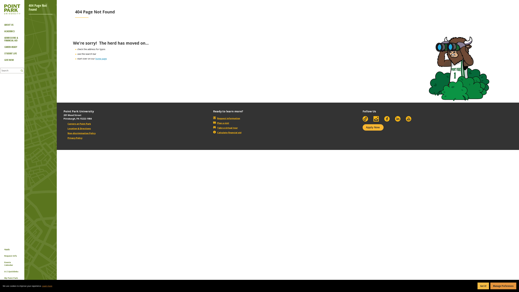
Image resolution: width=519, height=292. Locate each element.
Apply (7, 249)
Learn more (47, 286)
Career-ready (10, 47)
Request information (228, 118)
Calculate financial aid (229, 132)
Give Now (9, 60)
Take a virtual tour (227, 127)
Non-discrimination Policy (82, 133)
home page (101, 58)
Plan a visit (223, 123)
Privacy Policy (75, 138)
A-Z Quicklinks (11, 271)
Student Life (10, 53)
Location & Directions (79, 128)
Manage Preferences (503, 286)
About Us (9, 24)
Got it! (483, 286)
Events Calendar (8, 263)
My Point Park (11, 278)
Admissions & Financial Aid (11, 39)
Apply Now (373, 127)
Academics (9, 31)
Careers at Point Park (79, 123)
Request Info (10, 256)
